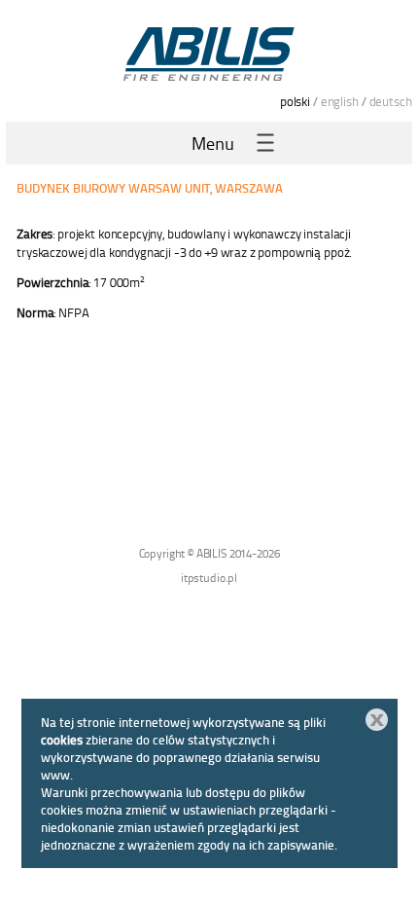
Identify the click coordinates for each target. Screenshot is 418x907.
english (340, 101)
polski (295, 101)
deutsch (390, 101)
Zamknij (377, 719)
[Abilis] (208, 53)
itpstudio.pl (209, 577)
